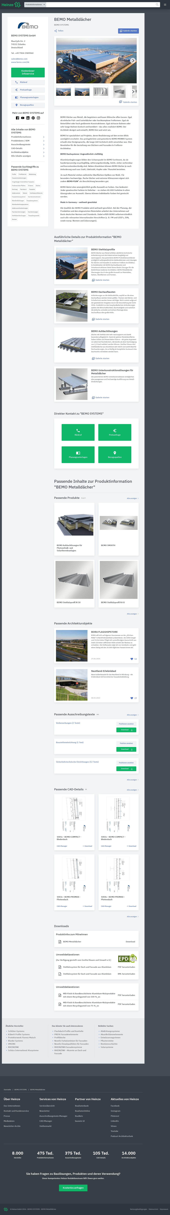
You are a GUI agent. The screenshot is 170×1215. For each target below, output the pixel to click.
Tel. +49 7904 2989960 (22, 53)
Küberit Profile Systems (19, 1035)
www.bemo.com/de (20, 62)
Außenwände (16, 193)
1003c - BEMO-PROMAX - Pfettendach (68, 898)
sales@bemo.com (19, 59)
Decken (14, 219)
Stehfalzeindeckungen (19, 215)
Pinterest (115, 1116)
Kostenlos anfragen (73, 1188)
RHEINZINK (13, 1047)
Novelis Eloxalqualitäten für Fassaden (71, 1044)
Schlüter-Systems (16, 1031)
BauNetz (79, 1116)
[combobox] (103, 4)
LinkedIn (115, 1121)
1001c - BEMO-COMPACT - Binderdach (69, 838)
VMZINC (12, 1044)
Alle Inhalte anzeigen (21, 156)
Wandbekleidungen (18, 200)
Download (125, 730)
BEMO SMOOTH (108, 546)
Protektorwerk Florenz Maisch (22, 1038)
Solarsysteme (107, 1047)
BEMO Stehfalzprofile (103, 249)
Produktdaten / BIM (20, 141)
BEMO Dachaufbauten (103, 292)
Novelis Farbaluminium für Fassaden (70, 1041)
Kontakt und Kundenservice (16, 1111)
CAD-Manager (62, 846)
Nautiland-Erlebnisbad (103, 671)
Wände (25, 193)
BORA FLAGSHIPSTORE (104, 632)
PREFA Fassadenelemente (66, 1035)
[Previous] (60, 60)
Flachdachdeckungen (18, 212)
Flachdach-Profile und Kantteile (68, 1031)
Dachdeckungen (33, 212)
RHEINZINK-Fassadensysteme (68, 1047)
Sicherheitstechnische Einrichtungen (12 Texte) (77, 762)
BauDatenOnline (82, 1111)
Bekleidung (32, 174)
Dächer (38, 185)
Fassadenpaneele (33, 215)
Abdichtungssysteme (110, 1031)
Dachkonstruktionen (34, 197)
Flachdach (23, 189)
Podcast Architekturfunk (122, 1136)
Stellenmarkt (45, 1126)
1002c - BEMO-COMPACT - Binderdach (113, 838)
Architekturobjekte (19, 152)
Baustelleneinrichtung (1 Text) (70, 743)
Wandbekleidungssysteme (20, 204)
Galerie (130, 31)
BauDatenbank (82, 1106)
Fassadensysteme (32, 200)
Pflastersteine (107, 1041)
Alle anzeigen (132, 498)
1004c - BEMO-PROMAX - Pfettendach (113, 898)
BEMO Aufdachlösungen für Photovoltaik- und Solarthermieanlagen (69, 548)
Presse (7, 1116)
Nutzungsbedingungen (138, 1209)
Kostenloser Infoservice (27, 72)
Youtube (114, 1131)
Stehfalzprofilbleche (36, 193)
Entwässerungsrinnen (110, 1038)
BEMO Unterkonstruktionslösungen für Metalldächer (112, 372)
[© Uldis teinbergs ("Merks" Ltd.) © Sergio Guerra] (96, 60)
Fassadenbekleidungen (19, 178)
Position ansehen (126, 743)
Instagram (115, 1111)
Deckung (14, 189)
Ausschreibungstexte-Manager (53, 1116)
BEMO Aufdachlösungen (104, 331)
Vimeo (113, 1126)
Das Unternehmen (12, 1106)
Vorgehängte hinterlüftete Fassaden (23, 182)
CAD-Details (16, 148)
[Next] (133, 60)
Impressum (164, 1209)
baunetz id (80, 1121)
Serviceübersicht (47, 1106)
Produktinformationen (21, 137)
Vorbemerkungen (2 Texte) (68, 723)
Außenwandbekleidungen (20, 208)
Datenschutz (154, 1209)
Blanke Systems (15, 1041)
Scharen (30, 185)
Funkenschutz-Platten (18, 185)
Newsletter (44, 1111)
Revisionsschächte (109, 1044)
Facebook (115, 1106)
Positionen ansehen (126, 724)
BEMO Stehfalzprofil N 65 (113, 603)
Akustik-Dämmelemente (112, 1035)
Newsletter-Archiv (12, 1126)
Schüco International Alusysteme (23, 1051)
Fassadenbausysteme (18, 197)
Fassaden (32, 189)
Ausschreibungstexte (20, 145)
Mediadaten (9, 1121)
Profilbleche (22, 174)
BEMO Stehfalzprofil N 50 (69, 603)
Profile (14, 174)
